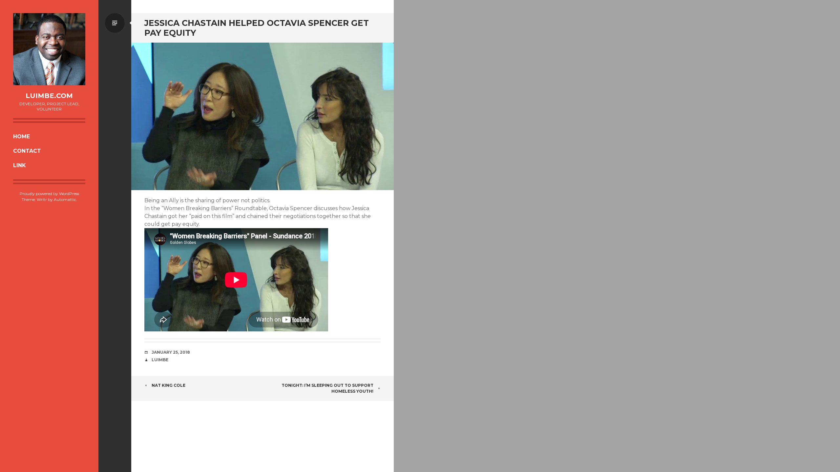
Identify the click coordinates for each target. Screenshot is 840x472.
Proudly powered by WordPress (49, 193)
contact (27, 151)
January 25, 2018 (171, 352)
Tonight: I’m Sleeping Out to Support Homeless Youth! (327, 388)
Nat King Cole (168, 385)
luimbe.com (49, 96)
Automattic (65, 199)
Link (19, 165)
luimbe (160, 359)
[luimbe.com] (49, 49)
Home (21, 136)
